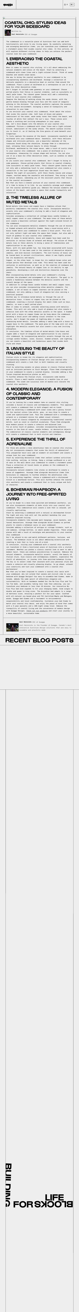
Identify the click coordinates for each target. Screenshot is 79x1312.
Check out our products (37, 611)
